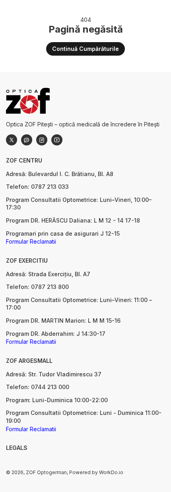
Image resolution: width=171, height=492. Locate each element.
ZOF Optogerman (46, 472)
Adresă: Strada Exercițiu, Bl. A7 (48, 274)
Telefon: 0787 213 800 (37, 286)
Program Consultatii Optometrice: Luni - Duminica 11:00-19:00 (83, 416)
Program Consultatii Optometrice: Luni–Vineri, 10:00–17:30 (79, 203)
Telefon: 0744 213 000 (37, 387)
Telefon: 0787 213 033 (37, 186)
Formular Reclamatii (31, 241)
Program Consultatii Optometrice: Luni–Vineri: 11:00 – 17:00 (79, 303)
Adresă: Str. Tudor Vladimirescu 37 (53, 374)
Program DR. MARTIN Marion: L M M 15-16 (63, 320)
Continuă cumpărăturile (85, 48)
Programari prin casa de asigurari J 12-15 (63, 233)
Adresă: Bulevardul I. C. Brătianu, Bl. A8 (59, 173)
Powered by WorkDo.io (96, 472)
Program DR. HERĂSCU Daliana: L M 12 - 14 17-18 (73, 220)
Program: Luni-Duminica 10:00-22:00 (57, 400)
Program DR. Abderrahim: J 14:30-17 (55, 333)
